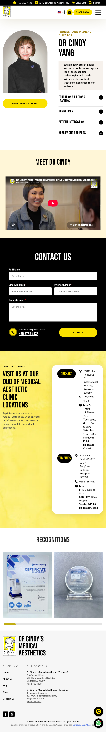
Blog (5, 685)
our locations (14, 366)
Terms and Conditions (81, 724)
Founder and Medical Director (75, 33)
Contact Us (8, 698)
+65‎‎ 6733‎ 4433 (34, 683)
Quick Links (10, 666)
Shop (5, 692)
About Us (7, 678)
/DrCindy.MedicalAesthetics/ (54, 3)
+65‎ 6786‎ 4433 (87, 481)
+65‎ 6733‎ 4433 (24, 3)
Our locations (37, 666)
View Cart (81, 3)
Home (6, 672)
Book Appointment (25, 103)
